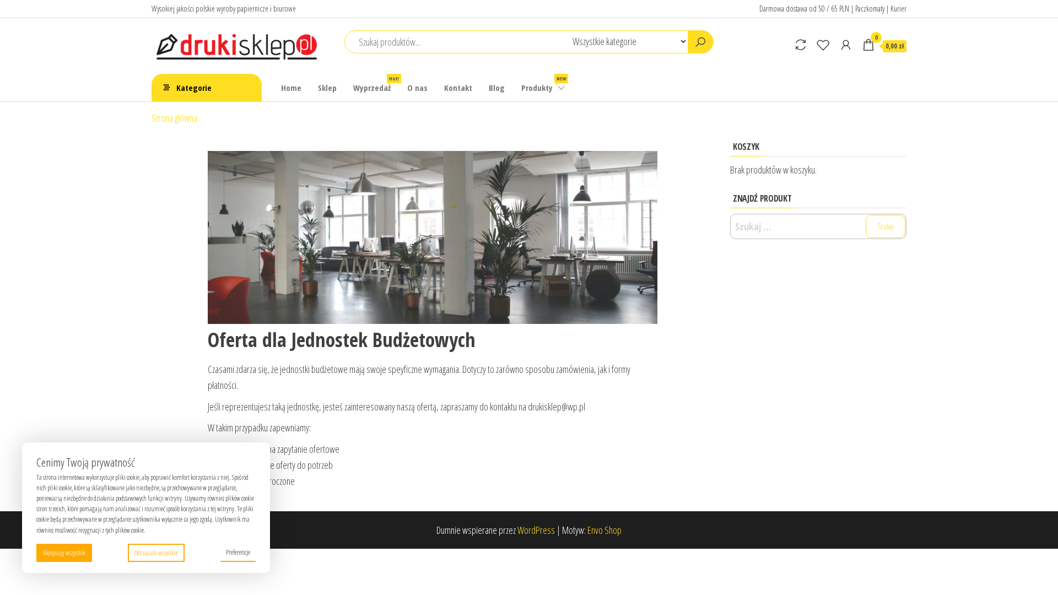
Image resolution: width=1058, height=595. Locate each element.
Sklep (327, 87)
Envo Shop (604, 530)
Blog (497, 87)
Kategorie (194, 87)
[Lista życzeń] (823, 45)
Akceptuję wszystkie (64, 553)
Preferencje (238, 552)
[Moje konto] (846, 45)
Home (291, 87)
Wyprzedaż (376, 84)
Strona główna (174, 118)
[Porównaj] (801, 45)
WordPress (536, 530)
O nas (417, 87)
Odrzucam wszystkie (156, 553)
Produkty (543, 84)
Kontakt (458, 87)
